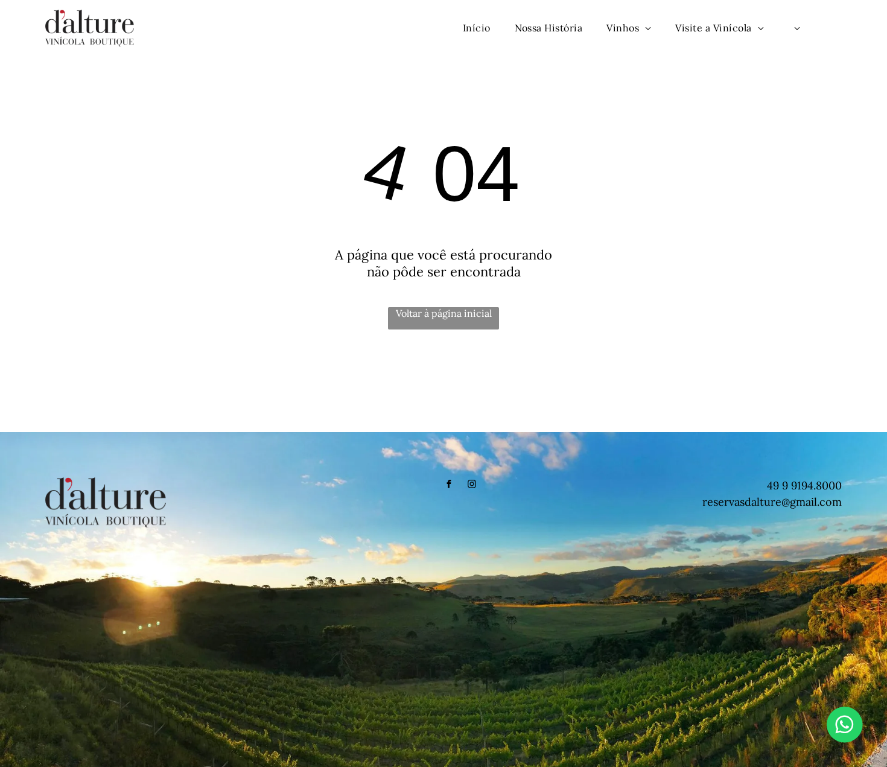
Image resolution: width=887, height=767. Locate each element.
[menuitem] (477, 28)
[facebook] (449, 485)
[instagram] (471, 485)
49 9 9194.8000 (804, 485)
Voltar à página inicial (444, 313)
